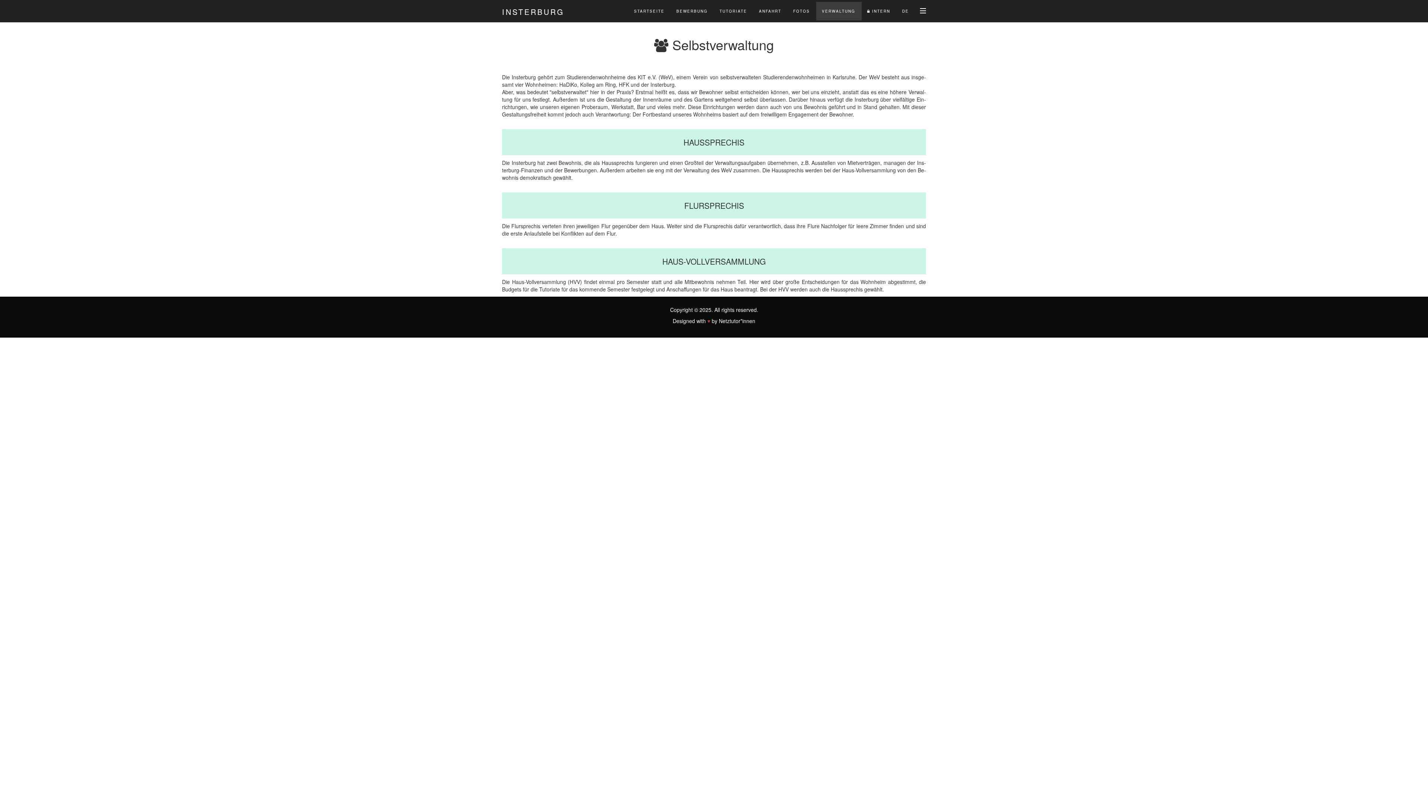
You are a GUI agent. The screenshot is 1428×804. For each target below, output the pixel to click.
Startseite (649, 11)
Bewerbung (692, 11)
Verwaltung (838, 11)
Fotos (801, 11)
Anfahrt (770, 11)
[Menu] (923, 10)
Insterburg (533, 11)
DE (905, 11)
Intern (880, 11)
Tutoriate (733, 11)
